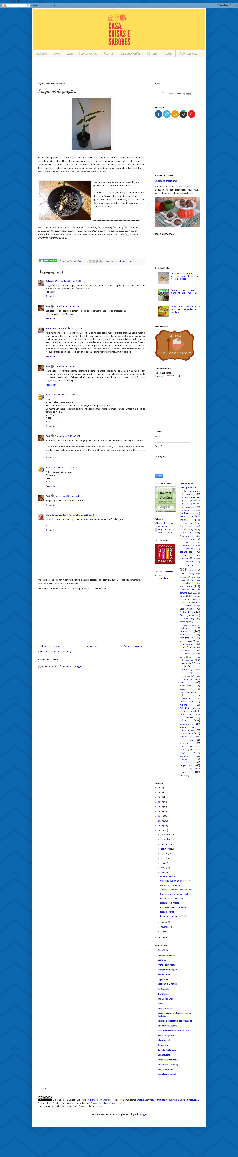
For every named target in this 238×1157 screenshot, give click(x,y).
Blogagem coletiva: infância (173, 907)
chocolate (185, 532)
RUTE (48, 395)
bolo (182, 516)
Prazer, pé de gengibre (170, 885)
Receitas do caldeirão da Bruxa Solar (175, 1021)
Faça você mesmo (88, 53)
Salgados (41, 53)
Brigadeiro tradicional (166, 181)
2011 (160, 830)
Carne (197, 523)
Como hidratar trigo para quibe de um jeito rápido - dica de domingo (185, 309)
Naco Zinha (163, 950)
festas (191, 612)
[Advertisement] (97, 69)
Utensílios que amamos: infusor (175, 881)
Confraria (184, 543)
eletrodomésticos (192, 600)
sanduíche (184, 724)
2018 (160, 797)
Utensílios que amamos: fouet (174, 894)
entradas (187, 603)
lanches (184, 631)
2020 (160, 788)
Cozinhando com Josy (168, 1065)
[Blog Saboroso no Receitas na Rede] (165, 531)
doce (182, 596)
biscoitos (190, 507)
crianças (197, 559)
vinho (182, 775)
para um (196, 666)
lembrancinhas (186, 634)
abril (163, 873)
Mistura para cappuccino (171, 898)
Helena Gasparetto (166, 1035)
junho (164, 863)
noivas (187, 654)
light (182, 638)
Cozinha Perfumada (167, 1050)
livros (192, 638)
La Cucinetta (163, 989)
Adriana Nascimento (97, 1100)
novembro (166, 839)
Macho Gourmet (165, 1069)
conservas (184, 545)
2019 (160, 792)
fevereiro (165, 927)
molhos (196, 647)
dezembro (166, 834)
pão (185, 666)
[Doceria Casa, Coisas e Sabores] (177, 346)
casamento (185, 530)
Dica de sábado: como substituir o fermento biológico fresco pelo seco (185, 276)
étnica (197, 603)
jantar (198, 622)
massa (189, 641)
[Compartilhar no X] (95, 261)
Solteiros (184, 737)
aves (186, 501)
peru (186, 673)
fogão (182, 619)
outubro (165, 844)
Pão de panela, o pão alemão (173, 916)
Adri (72, 261)
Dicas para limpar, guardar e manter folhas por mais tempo (185, 291)
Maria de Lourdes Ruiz (56, 515)
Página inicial (92, 646)
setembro (165, 849)
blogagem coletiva (190, 510)
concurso (190, 539)
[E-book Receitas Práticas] (165, 511)
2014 (160, 816)
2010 (160, 937)
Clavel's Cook (164, 1040)
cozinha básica (187, 552)
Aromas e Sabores (166, 955)
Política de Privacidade (163, 577)
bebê (186, 504)
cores (198, 546)
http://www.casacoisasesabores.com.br (105, 1103)
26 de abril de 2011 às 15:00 (64, 395)
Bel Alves (50, 281)
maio (163, 868)
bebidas (196, 504)
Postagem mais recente (50, 646)
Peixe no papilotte (168, 876)
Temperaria (163, 1045)
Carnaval (184, 523)
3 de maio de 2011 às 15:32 (64, 467)
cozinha (189, 549)
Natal (197, 650)
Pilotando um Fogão (167, 970)
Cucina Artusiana (165, 1008)
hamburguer (185, 622)
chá (195, 530)
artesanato (185, 497)
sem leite (195, 727)
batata (197, 501)
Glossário (152, 53)
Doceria (108, 53)
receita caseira (187, 701)
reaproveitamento (188, 692)
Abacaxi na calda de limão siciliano (176, 890)
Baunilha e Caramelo (167, 1074)
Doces (56, 53)
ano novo (195, 491)
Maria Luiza (51, 328)
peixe (197, 669)
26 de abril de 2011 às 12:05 (67, 306)
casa (190, 526)
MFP (198, 641)
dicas (190, 586)
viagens (183, 769)
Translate (177, 376)
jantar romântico (189, 625)
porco (186, 679)
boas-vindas (189, 513)
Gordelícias (163, 994)
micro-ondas (189, 644)
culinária (186, 565)
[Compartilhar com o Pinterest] (101, 261)
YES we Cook (164, 974)
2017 (160, 802)
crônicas (189, 562)
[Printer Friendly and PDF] (48, 261)
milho (182, 647)
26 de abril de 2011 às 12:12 (70, 328)
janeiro (164, 932)
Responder (51, 296)
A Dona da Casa (188, 53)
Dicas (69, 53)
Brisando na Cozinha (167, 1026)
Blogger (143, 1114)
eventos (187, 606)
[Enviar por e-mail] (89, 261)
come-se (162, 960)
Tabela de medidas (129, 53)
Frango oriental (167, 912)
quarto (183, 689)
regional (184, 705)
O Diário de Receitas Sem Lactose (173, 1031)
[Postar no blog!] (92, 261)
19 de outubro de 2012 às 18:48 (82, 515)
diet (195, 593)
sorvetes (184, 743)
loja (181, 641)
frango (192, 618)
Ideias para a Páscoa (169, 903)
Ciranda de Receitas (190, 536)
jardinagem (122, 261)
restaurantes (186, 708)
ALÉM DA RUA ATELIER (168, 984)
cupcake (192, 570)
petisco (186, 676)
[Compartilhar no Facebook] (98, 261)
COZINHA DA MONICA (168, 1060)
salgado (184, 720)
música (187, 651)
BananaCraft (164, 1055)
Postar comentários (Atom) (58, 651)
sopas (197, 737)
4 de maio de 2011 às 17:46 (67, 496)
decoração (185, 574)
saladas (189, 717)
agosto (164, 853)
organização (186, 663)
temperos (132, 261)
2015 (160, 811)
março (164, 922)
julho (163, 858)
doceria (196, 596)
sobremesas (186, 733)
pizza (198, 676)
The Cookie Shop (166, 999)
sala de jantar (194, 714)
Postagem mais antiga (134, 646)
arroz (189, 494)
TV (195, 753)
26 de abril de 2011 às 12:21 (67, 366)
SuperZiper (163, 979)
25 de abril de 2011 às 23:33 (68, 281)
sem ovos (190, 730)
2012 (160, 826)
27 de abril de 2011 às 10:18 (67, 436)
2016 (160, 807)
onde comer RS (191, 660)
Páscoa (187, 669)
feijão (182, 612)
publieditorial (185, 686)
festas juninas (187, 615)
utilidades (184, 762)
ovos (198, 663)
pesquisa (196, 673)
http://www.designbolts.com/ (88, 1106)
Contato (168, 53)
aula (198, 497)
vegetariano (186, 765)
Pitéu (160, 1004)
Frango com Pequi (166, 965)
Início (43, 1089)
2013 (160, 821)
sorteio (190, 740)
